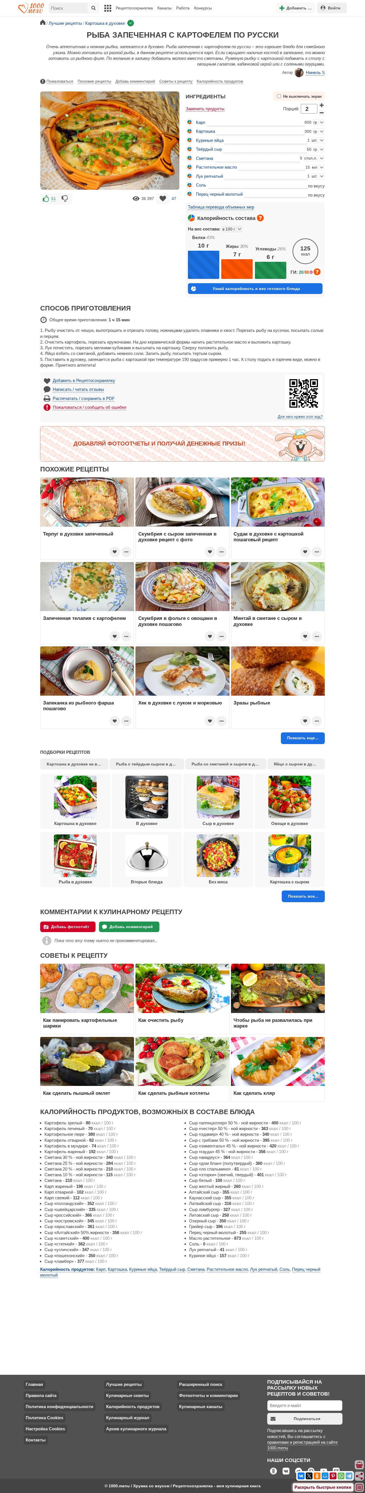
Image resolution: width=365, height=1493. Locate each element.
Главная (34, 1384)
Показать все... (303, 896)
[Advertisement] (109, 245)
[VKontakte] (301, 1475)
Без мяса (218, 881)
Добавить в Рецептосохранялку (84, 380)
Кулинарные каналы (200, 1406)
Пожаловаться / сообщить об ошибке (89, 407)
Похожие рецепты (94, 81)
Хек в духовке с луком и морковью (180, 702)
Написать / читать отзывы (78, 389)
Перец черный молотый (219, 194)
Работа (183, 8)
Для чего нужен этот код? (300, 417)
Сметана (204, 158)
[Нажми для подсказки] (260, 218)
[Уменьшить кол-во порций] (322, 112)
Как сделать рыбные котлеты (174, 1093)
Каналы (164, 8)
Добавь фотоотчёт (70, 926)
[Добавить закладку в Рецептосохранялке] (163, 198)
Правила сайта (41, 1395)
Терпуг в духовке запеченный (78, 533)
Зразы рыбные (252, 702)
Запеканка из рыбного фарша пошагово (78, 705)
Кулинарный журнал (127, 1417)
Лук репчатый (209, 176)
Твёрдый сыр (209, 149)
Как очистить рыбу (160, 1020)
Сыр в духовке (218, 823)
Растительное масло (216, 167)
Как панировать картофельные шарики (80, 1023)
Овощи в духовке (289, 823)
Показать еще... (302, 738)
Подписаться (307, 1418)
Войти (334, 8)
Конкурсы (203, 8)
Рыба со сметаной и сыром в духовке (229, 764)
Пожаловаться (59, 81)
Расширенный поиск (200, 1384)
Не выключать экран (302, 97)
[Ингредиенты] (359, 1465)
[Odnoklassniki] (317, 1475)
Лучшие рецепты (124, 1384)
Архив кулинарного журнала (136, 1428)
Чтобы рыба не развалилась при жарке (273, 1023)
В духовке (146, 823)
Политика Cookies (44, 1417)
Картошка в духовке (75, 823)
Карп (200, 122)
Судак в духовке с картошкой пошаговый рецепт (268, 536)
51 (53, 198)
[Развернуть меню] (359, 1487)
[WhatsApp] (341, 1475)
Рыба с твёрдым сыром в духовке (150, 764)
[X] (309, 1475)
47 (174, 198)
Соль (201, 185)
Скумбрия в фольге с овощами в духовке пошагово (177, 621)
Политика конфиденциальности (59, 1406)
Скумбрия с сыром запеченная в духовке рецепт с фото (177, 536)
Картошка (205, 131)
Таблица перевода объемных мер (221, 207)
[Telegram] (349, 1475)
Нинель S (315, 72)
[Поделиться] (359, 1476)
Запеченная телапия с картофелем (84, 618)
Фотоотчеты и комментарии (208, 1395)
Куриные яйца (210, 140)
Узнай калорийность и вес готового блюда (256, 288)
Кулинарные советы (127, 1395)
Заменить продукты (205, 108)
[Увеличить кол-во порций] (322, 105)
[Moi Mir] (325, 1475)
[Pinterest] (333, 1475)
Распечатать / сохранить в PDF (84, 398)
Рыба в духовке (75, 881)
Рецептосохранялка (134, 8)
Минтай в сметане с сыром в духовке (268, 621)
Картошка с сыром (289, 881)
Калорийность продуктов (220, 81)
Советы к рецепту (175, 81)
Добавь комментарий (135, 81)
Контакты (36, 1439)
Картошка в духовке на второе (77, 764)
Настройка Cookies (45, 1428)
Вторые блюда (147, 881)
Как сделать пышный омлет (76, 1093)
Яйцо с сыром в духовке (299, 764)
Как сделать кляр (254, 1093)
